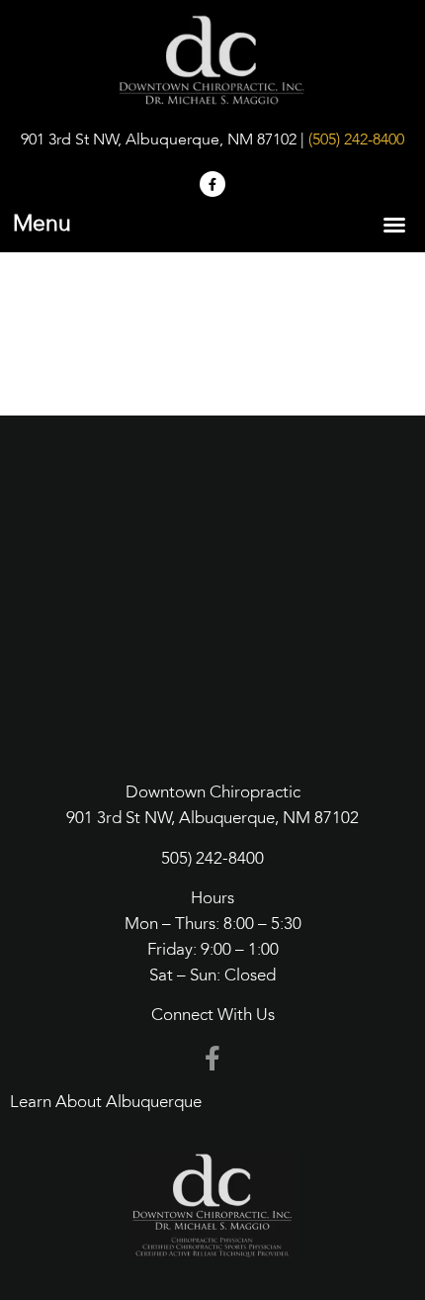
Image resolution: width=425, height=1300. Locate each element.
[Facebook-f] (212, 184)
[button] (394, 224)
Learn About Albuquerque (106, 1102)
